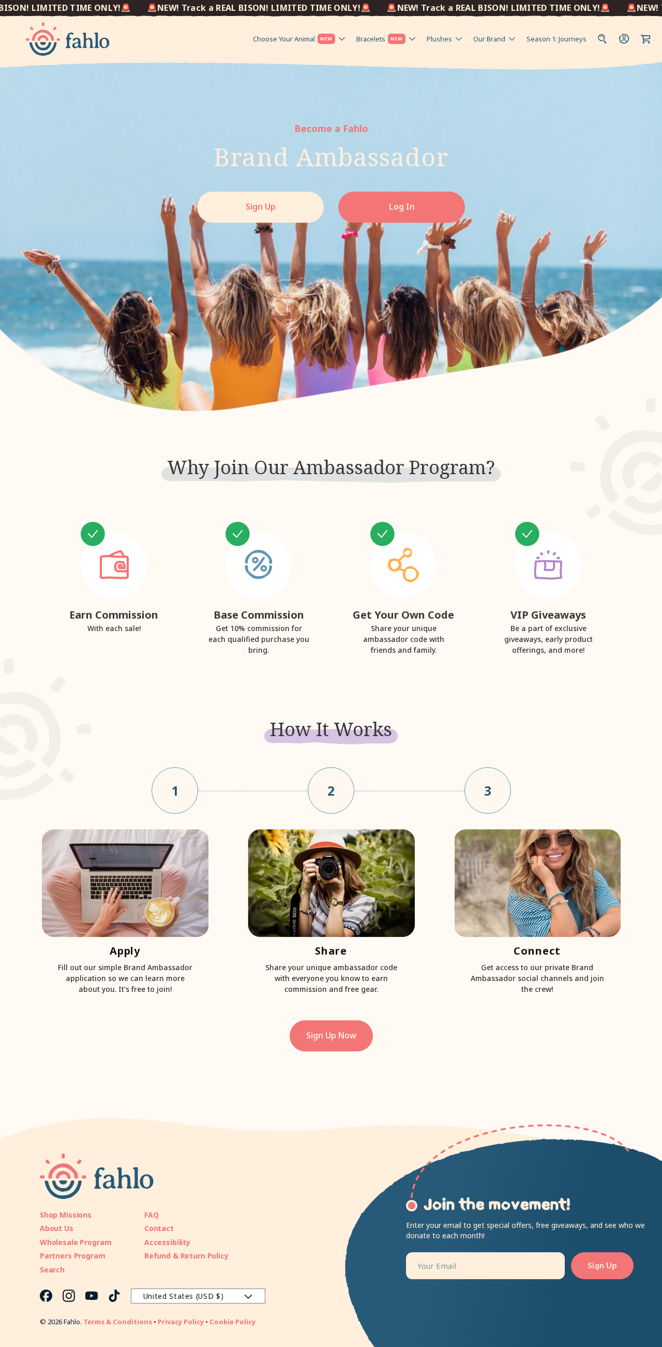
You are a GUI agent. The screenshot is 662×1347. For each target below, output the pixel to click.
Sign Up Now (331, 1035)
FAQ (151, 1215)
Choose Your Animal (293, 38)
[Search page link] (602, 39)
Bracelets (379, 38)
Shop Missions (66, 1215)
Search (52, 1270)
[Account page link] (624, 39)
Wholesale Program (76, 1242)
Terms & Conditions (117, 1321)
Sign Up (261, 207)
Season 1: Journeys (556, 38)
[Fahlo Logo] (68, 39)
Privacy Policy (181, 1321)
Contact (159, 1228)
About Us (56, 1228)
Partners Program (73, 1256)
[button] (646, 39)
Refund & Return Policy (186, 1256)
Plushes (439, 38)
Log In (402, 207)
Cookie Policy (232, 1321)
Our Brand (489, 38)
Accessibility (167, 1242)
